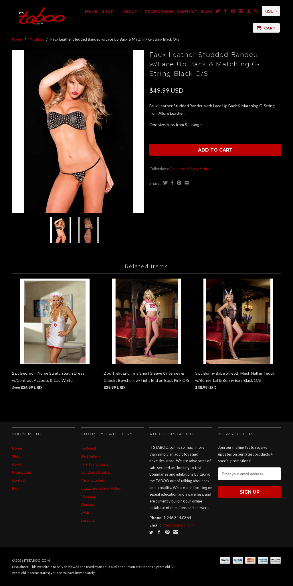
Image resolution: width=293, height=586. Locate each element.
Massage (88, 496)
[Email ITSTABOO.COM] (241, 12)
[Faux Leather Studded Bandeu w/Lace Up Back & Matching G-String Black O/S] (78, 131)
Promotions (159, 11)
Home (91, 11)
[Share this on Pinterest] (178, 182)
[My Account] (248, 12)
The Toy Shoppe (94, 464)
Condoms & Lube (95, 472)
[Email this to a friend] (186, 182)
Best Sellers (90, 456)
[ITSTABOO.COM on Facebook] (225, 12)
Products (36, 39)
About (131, 11)
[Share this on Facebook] (172, 182)
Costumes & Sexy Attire (189, 168)
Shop (109, 11)
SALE (85, 512)
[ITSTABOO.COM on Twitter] (217, 12)
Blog (206, 11)
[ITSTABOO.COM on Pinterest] (233, 12)
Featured (88, 448)
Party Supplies (93, 480)
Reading (87, 504)
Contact (187, 11)
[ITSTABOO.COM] (43, 16)
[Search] (256, 12)
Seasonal (88, 520)
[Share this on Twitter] (165, 182)
